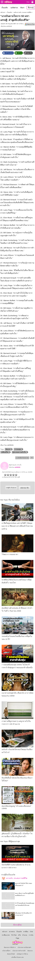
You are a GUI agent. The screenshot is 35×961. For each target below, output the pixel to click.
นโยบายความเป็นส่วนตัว (24, 947)
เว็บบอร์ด (4, 8)
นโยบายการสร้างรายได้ (18, 950)
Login (11, 487)
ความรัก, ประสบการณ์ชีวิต (16, 878)
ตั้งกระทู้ (30, 8)
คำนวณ (24, 935)
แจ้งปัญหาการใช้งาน (22, 954)
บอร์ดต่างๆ (14, 8)
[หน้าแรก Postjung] (8, 2)
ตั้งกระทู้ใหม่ (17, 925)
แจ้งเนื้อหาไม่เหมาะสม (17, 957)
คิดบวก (8, 449)
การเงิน (31, 935)
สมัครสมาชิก (24, 488)
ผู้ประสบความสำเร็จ (19, 452)
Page (17, 938)
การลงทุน (18, 449)
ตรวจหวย (12, 931)
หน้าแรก (3, 12)
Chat (31, 931)
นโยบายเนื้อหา (6, 950)
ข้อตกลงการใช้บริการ (10, 947)
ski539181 (9, 26)
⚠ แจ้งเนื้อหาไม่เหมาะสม (22, 457)
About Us (30, 950)
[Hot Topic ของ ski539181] (4, 469)
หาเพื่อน (25, 931)
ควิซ (19, 935)
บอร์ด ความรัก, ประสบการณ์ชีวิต (23, 12)
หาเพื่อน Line (6, 935)
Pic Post (13, 935)
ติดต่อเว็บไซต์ (11, 954)
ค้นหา (22, 8)
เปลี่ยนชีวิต (4, 452)
